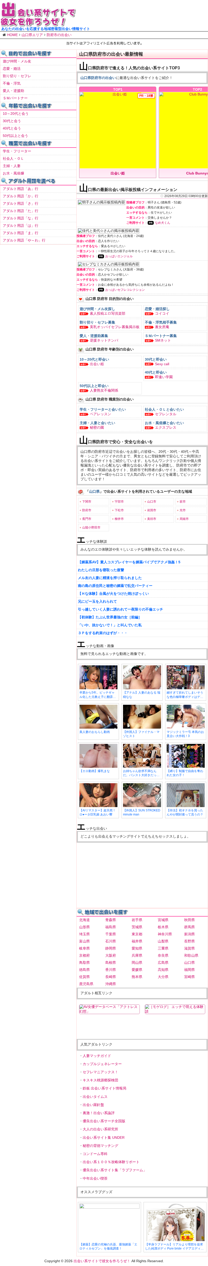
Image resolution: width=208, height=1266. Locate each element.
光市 (183, 510)
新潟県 (189, 934)
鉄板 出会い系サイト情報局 (104, 1088)
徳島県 (84, 970)
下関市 (86, 501)
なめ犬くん (162, 223)
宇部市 (119, 501)
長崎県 (110, 977)
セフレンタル (165, 414)
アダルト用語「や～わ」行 (24, 240)
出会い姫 (97, 364)
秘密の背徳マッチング (100, 1146)
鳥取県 (84, 962)
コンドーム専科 (95, 1154)
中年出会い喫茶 (95, 1178)
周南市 (184, 519)
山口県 (189, 962)
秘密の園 (97, 427)
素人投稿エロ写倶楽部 (107, 313)
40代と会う (12, 128)
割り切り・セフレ (17, 76)
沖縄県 (110, 984)
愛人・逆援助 (13, 91)
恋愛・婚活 (12, 69)
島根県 (110, 962)
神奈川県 (165, 934)
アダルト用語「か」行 (20, 196)
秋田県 (189, 920)
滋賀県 (189, 948)
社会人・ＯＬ (13, 158)
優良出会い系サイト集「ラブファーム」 (115, 1170)
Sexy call (162, 364)
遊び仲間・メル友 (17, 61)
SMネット (163, 340)
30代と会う (12, 121)
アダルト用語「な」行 (20, 218)
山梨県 (163, 941)
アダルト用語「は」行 (20, 225)
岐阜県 (84, 948)
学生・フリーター (17, 151)
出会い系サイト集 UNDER (104, 1137)
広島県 (163, 962)
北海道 (84, 920)
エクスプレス (165, 427)
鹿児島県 (86, 984)
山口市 (151, 501)
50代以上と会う (15, 136)
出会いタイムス (95, 1097)
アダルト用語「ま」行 (20, 233)
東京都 (137, 934)
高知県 (163, 970)
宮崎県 (189, 977)
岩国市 (151, 510)
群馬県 (189, 927)
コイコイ (162, 313)
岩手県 (137, 920)
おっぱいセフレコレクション (125, 290)
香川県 (110, 970)
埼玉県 (84, 934)
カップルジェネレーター (102, 1064)
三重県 (163, 948)
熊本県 (137, 977)
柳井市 (119, 519)
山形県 (84, 927)
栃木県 (163, 927)
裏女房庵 (162, 327)
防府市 (86, 510)
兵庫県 (137, 955)
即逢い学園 (164, 377)
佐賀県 (84, 977)
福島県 (110, 927)
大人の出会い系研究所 (100, 1129)
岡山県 (137, 962)
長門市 (86, 519)
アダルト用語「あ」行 (20, 189)
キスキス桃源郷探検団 (100, 1080)
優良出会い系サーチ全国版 (104, 1121)
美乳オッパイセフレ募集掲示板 (115, 327)
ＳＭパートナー (15, 98)
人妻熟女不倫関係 (104, 390)
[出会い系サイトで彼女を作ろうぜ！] (38, 25)
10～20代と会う (16, 113)
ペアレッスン (100, 414)
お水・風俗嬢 (13, 173)
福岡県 (189, 970)
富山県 (84, 941)
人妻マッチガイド (97, 1056)
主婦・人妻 (12, 166)
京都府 (84, 955)
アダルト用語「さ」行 (20, 203)
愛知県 (137, 948)
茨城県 (137, 927)
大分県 (163, 977)
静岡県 (110, 948)
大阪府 (110, 955)
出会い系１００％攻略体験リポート (111, 1162)
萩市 (183, 501)
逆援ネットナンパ (104, 340)
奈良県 (163, 955)
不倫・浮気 (12, 83)
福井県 (137, 941)
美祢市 (151, 519)
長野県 (189, 941)
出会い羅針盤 (93, 1105)
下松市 (119, 510)
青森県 (110, 920)
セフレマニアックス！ (100, 1072)
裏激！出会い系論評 (99, 1113)
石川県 (110, 941)
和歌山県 (191, 955)
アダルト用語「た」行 (20, 211)
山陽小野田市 (91, 527)
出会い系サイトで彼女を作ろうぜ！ (102, 1261)
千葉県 (110, 934)
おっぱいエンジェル (119, 256)
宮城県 (163, 920)
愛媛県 (137, 970)
